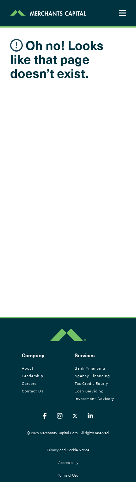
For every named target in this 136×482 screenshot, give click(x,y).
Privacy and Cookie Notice (68, 450)
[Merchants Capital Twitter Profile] (74, 415)
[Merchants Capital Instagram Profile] (60, 415)
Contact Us (32, 391)
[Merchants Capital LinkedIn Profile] (90, 415)
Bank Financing (90, 368)
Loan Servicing (89, 391)
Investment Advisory (94, 398)
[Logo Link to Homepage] (48, 13)
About (28, 368)
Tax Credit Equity (91, 383)
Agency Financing (92, 376)
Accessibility (68, 462)
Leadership (32, 376)
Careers (29, 383)
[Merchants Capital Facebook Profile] (45, 415)
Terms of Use (68, 475)
